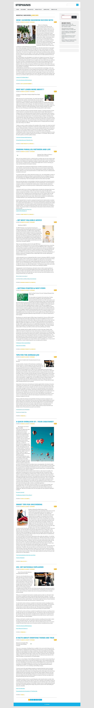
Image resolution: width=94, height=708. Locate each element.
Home (17, 9)
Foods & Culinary (25, 498)
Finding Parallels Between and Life (33, 149)
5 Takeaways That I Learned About (23, 342)
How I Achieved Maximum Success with (34, 20)
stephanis (23, 5)
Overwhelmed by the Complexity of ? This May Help (26, 691)
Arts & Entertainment (26, 83)
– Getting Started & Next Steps (30, 288)
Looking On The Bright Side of (22, 77)
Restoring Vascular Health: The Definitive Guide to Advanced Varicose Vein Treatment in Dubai (69, 25)
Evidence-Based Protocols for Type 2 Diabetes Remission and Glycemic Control (69, 37)
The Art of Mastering (20, 557)
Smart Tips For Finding (20, 345)
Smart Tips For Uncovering (29, 504)
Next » (40, 699)
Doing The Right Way (20, 688)
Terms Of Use (54, 9)
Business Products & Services (28, 282)
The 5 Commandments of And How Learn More (25, 555)
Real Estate (23, 561)
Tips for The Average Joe (27, 355)
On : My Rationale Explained (29, 567)
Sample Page (46, 9)
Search (63, 15)
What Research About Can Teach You (23, 209)
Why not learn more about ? (30, 89)
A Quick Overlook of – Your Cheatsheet (35, 421)
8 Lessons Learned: (20, 492)
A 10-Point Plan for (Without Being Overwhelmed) (26, 278)
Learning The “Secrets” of (21, 210)
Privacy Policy (38, 9)
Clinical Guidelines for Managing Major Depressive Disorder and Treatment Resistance (69, 32)
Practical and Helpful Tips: (21, 412)
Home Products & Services (27, 143)
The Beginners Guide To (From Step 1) (24, 495)
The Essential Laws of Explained (22, 409)
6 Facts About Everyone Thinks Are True (24, 140)
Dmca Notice (30, 9)
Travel (22, 694)
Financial (23, 415)
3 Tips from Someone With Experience (24, 80)
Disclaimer (23, 9)
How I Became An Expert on (21, 628)
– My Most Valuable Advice (29, 220)
